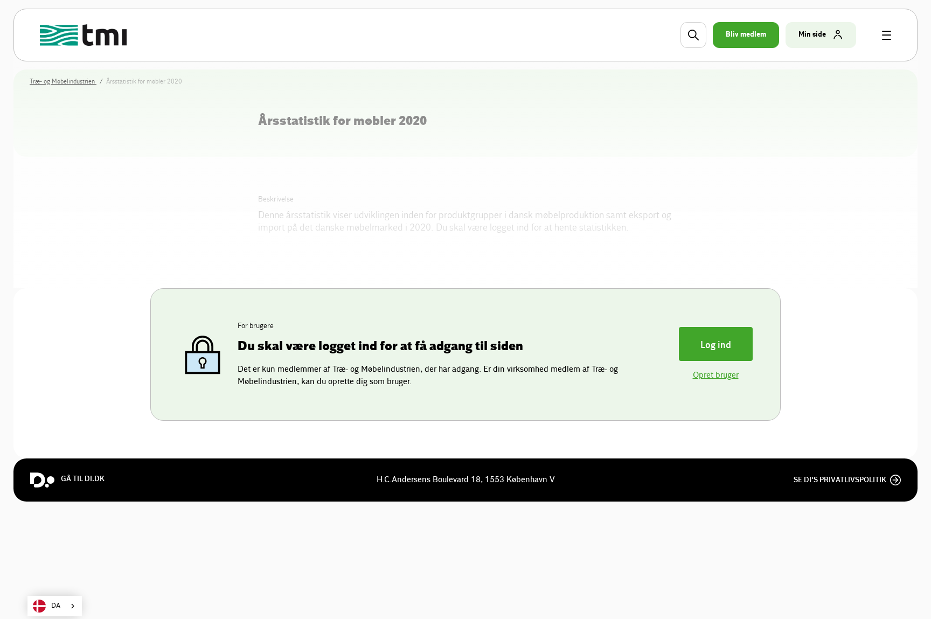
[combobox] (54, 606)
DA (55, 606)
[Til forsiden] (85, 35)
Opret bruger (716, 375)
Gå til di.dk (83, 479)
